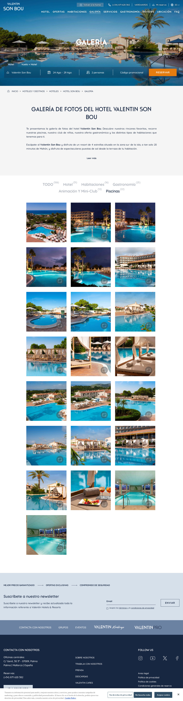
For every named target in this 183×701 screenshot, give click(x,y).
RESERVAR (163, 72)
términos (123, 608)
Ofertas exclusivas (57, 585)
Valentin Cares (84, 682)
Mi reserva (161, 4)
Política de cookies (147, 681)
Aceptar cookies (163, 695)
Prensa (79, 670)
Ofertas (59, 11)
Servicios (110, 11)
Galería (95, 11)
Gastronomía (130, 11)
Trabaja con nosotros (88, 664)
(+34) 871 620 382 (13, 677)
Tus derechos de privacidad (120, 695)
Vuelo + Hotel (29, 64)
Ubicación (164, 11)
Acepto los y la (131, 608)
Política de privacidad (148, 677)
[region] (91, 694)
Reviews (148, 11)
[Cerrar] (178, 694)
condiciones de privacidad (142, 608)
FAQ (177, 11)
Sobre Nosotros (85, 657)
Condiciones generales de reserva (155, 685)
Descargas (81, 676)
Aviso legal (143, 673)
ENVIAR (170, 602)
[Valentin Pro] (148, 627)
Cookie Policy (70, 698)
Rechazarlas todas (142, 695)
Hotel (45, 11)
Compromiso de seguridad (95, 585)
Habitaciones (77, 11)
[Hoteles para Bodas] (109, 627)
